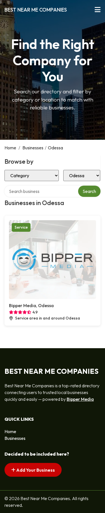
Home (10, 147)
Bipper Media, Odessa (31, 305)
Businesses (32, 147)
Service (21, 227)
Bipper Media (80, 399)
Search (89, 191)
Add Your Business (35, 470)
